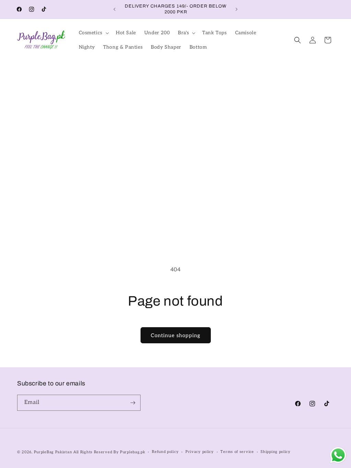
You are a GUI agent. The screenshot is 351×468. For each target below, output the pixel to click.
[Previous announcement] (114, 9)
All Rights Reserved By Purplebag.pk (109, 452)
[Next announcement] (236, 9)
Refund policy (165, 451)
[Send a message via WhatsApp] (338, 455)
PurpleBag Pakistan (53, 452)
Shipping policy (276, 451)
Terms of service (237, 451)
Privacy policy (199, 451)
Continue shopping (176, 335)
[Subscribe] (132, 403)
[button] (93, 33)
